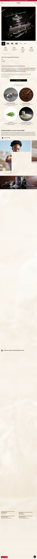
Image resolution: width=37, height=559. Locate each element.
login (26, 0)
